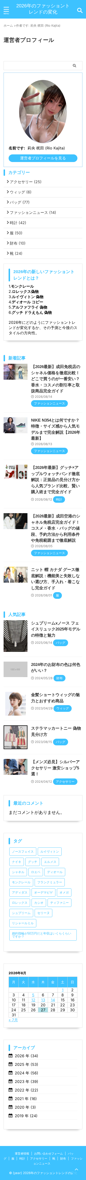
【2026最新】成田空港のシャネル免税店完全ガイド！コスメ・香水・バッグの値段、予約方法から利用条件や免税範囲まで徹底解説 (55, 528)
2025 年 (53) (26, 1064)
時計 (18, 222)
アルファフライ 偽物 (29, 307)
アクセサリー (26, 181)
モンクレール (22, 286)
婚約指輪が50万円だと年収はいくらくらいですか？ (41, 935)
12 (33, 1000)
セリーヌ (43, 913)
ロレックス (19, 903)
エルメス (50, 862)
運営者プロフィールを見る (43, 158)
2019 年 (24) (26, 1115)
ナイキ (16, 862)
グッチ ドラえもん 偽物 (32, 312)
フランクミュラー (49, 882)
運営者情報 (22, 1153)
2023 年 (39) (26, 1081)
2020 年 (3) (25, 1107)
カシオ (38, 903)
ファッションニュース (33, 212)
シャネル (18, 872)
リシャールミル (23, 923)
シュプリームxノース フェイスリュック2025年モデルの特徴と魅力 (55, 629)
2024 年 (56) (26, 1073)
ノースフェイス (23, 851)
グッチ (32, 862)
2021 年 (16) (26, 1098)
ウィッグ (21, 192)
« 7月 (13, 1020)
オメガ (64, 892)
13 (43, 1000)
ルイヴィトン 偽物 (27, 296)
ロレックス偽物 (25, 291)
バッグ (20, 202)
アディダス (19, 892)
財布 (18, 243)
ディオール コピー (27, 302)
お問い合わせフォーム (48, 1153)
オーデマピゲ (43, 892)
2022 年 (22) (26, 1090)
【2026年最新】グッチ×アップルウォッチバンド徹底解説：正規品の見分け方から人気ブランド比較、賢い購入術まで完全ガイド (55, 479)
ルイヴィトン (49, 851)
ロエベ (35, 872)
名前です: (17, 148)
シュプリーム (21, 913)
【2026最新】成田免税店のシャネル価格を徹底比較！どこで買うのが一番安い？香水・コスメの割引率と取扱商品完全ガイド (55, 378)
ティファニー (59, 903)
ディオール (55, 872)
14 (53, 1000)
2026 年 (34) (26, 1055)
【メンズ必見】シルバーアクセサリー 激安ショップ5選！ (55, 768)
